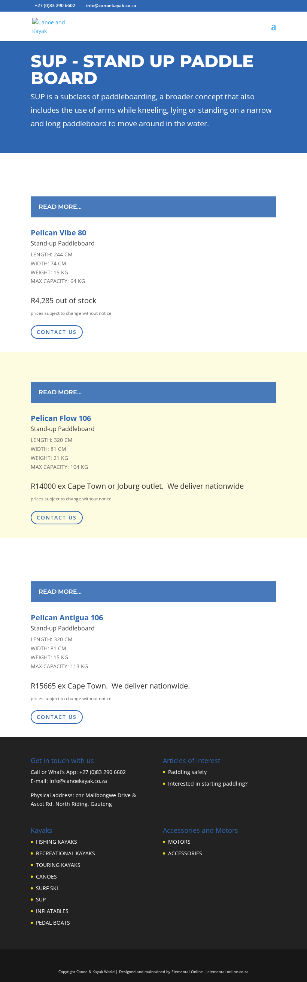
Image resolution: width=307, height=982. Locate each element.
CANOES (46, 876)
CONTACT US (57, 331)
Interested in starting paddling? (207, 783)
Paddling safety (187, 771)
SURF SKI (47, 888)
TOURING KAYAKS (58, 864)
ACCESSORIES (185, 853)
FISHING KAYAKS (56, 841)
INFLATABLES (52, 911)
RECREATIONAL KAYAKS (65, 853)
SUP (41, 899)
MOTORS (179, 841)
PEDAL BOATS (53, 922)
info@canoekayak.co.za (78, 780)
